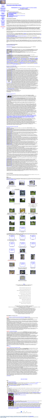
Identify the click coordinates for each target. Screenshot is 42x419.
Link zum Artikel (35, 37)
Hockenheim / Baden (30, 60)
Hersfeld (24, 59)
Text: (9, 15)
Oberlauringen (28, 115)
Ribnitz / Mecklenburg (23, 58)
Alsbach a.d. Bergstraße (24, 60)
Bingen (31, 61)
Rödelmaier (25, 33)
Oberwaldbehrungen (10, 116)
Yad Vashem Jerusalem (13, 179)
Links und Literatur (10, 16)
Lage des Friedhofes (10, 14)
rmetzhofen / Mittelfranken (10, 62)
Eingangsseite (31, 416)
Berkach (35, 115)
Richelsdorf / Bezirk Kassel (14, 63)
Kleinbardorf (8, 117)
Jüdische (2, 11)
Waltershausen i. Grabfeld (16, 116)
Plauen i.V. (16, 60)
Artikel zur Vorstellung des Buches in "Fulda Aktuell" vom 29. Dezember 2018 (23, 407)
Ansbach (22, 63)
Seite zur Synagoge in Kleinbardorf (14, 12)
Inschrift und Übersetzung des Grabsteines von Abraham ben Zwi (17, 15)
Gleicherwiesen (32, 115)
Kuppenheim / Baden (21, 62)
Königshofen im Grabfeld (31, 116)
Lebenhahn (21, 116)
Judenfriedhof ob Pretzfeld (11, 88)
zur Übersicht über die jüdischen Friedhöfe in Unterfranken (14, 5)
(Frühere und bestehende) (2, 13)
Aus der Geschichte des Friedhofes (12, 13)
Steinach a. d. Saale (25, 116)
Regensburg (36, 58)
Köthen (10, 60)
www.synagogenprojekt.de (31, 383)
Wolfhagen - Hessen (14, 58)
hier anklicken (37, 382)
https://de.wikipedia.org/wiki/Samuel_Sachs (12, 36)
